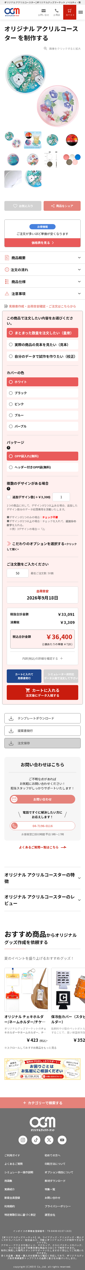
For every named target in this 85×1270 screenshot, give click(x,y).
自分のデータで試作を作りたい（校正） (46, 356)
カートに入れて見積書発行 (24, 676)
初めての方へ (52, 1155)
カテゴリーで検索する (45, 1102)
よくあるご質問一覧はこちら (39, 847)
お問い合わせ (52, 1197)
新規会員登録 (12, 1197)
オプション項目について (59, 1172)
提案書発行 (25, 730)
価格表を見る (41, 242)
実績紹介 (9, 1189)
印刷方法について (55, 1163)
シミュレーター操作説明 (18, 1172)
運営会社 (50, 1214)
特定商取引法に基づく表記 (20, 1214)
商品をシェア (64, 206)
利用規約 (9, 1206)
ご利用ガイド (12, 1155)
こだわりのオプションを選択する (42, 546)
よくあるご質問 (13, 1163)
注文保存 (24, 743)
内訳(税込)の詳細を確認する (40, 658)
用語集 (8, 1180)
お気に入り (26, 206)
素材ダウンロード (55, 1180)
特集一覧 (50, 1189)
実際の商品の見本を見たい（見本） (42, 344)
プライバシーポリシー (58, 1206)
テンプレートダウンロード (36, 718)
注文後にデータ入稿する (43, 692)
